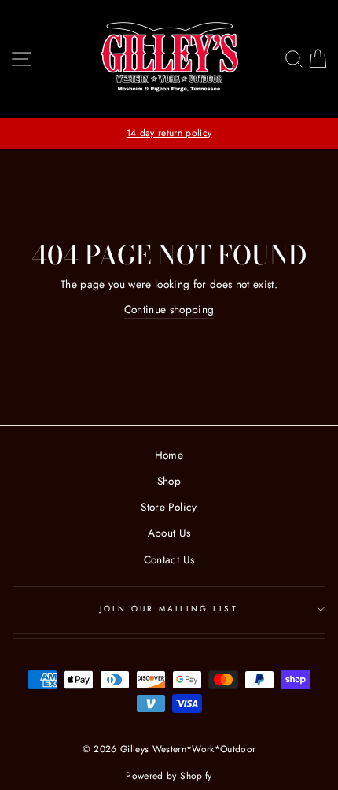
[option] (169, 133)
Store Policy (169, 507)
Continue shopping (169, 309)
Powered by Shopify (168, 776)
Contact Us (169, 559)
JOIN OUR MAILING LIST (168, 609)
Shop (169, 481)
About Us (169, 533)
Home (169, 455)
